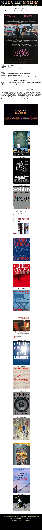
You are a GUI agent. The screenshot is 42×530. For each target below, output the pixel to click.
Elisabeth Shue (7, 10)
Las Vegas (12, 10)
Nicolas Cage (21, 10)
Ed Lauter (3, 10)
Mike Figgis (16, 10)
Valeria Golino (25, 10)
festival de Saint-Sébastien (30, 76)
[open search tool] (38, 3)
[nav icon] (40, 3)
